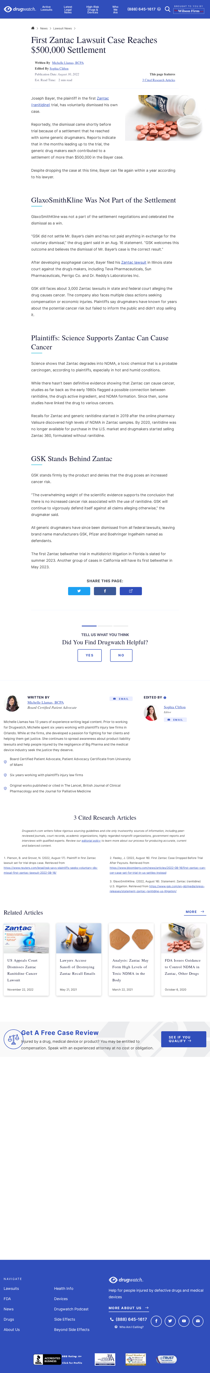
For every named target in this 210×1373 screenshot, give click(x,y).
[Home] (32, 28)
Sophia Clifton (59, 68)
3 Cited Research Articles (158, 80)
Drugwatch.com (20, 9)
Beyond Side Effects (71, 1329)
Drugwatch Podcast (71, 1309)
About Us (12, 1329)
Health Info (63, 1288)
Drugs (9, 1319)
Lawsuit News (62, 28)
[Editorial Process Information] (165, 697)
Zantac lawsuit (133, 262)
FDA (7, 1299)
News (44, 28)
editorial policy (91, 840)
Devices (61, 1299)
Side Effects (64, 1319)
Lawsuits (11, 1288)
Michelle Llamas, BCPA (68, 62)
